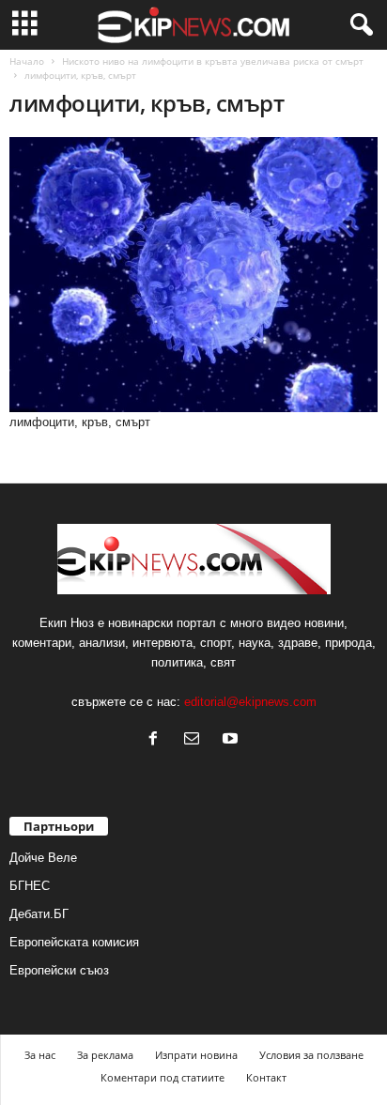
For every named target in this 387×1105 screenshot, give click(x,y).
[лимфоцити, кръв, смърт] (193, 274)
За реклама (105, 1055)
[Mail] (196, 740)
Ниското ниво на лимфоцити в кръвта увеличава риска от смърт (213, 61)
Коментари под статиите (162, 1077)
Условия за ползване (311, 1055)
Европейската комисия (74, 942)
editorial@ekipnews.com (250, 702)
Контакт (266, 1077)
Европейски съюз (59, 970)
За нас (39, 1055)
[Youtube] (232, 740)
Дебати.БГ (39, 914)
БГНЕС (29, 886)
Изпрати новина (196, 1055)
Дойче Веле (43, 858)
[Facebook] (157, 740)
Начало (26, 61)
